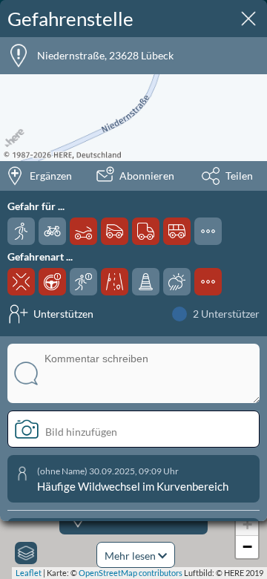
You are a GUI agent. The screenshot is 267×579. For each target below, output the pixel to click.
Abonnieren (146, 175)
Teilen (239, 175)
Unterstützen (63, 313)
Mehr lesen (131, 555)
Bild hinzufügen (81, 431)
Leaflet (29, 573)
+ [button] (247, 524)
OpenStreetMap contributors (130, 573)
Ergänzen (51, 175)
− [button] (247, 546)
